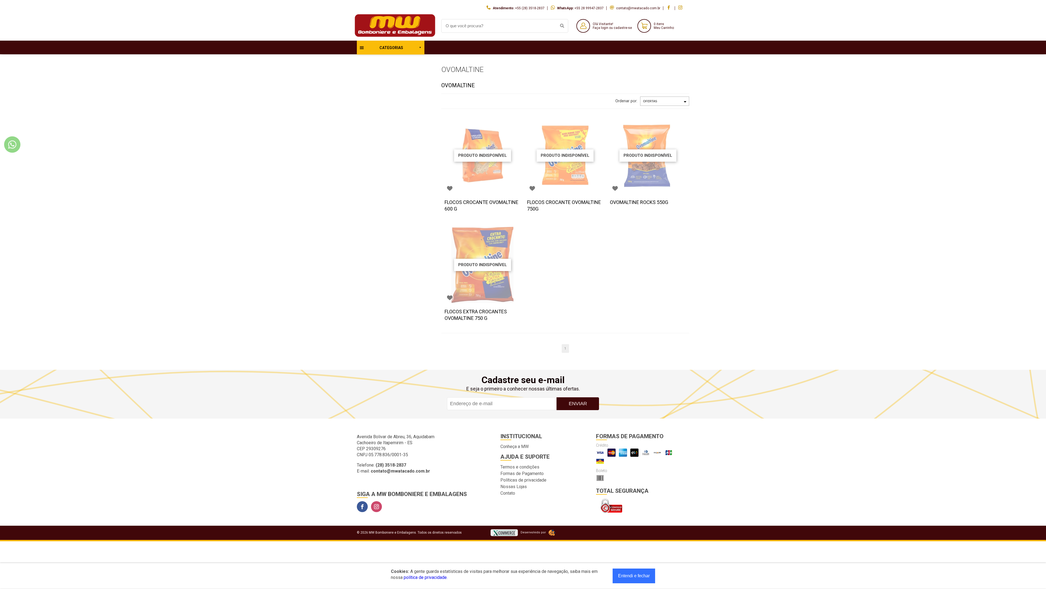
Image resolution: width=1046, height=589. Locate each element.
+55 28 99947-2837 (589, 8)
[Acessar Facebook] (669, 8)
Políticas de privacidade (523, 480)
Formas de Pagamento (522, 473)
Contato (507, 493)
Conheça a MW (514, 446)
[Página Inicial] (395, 36)
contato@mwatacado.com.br (638, 8)
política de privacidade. (426, 577)
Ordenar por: (626, 100)
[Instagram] (376, 506)
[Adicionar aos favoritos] (450, 188)
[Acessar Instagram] (681, 8)
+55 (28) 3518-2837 (530, 8)
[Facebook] (362, 506)
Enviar (578, 403)
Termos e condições (519, 467)
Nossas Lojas (513, 486)
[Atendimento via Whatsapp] (12, 144)
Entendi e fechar (634, 575)
